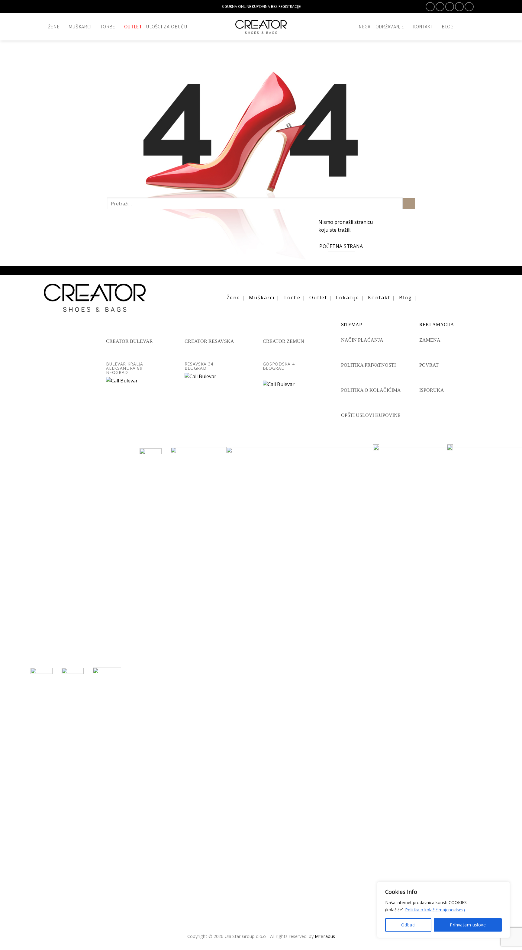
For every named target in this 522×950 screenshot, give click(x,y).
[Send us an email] (459, 6)
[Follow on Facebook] (430, 6)
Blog (405, 297)
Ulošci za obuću (166, 27)
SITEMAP (351, 324)
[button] (471, 27)
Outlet (133, 27)
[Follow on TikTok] (449, 6)
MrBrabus (325, 936)
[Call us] (469, 6)
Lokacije (347, 297)
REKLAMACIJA (436, 324)
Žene (54, 27)
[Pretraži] (461, 26)
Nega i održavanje (381, 27)
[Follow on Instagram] (440, 6)
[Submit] (409, 203)
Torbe (108, 27)
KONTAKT (423, 27)
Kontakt (379, 297)
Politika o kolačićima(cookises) (435, 910)
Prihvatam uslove (468, 925)
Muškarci (80, 27)
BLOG (447, 27)
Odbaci (408, 925)
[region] (443, 910)
